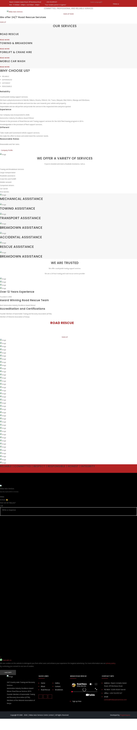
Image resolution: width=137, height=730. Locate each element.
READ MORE (5, 40)
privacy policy (110, 663)
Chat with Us (6, 660)
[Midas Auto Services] (15, 12)
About (43, 686)
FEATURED (83, 12)
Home (43, 683)
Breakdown (59, 690)
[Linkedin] (125, 2)
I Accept (8, 672)
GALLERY (105, 12)
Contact (57, 686)
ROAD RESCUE (46, 12)
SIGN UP (3, 22)
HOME (34, 12)
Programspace (125, 715)
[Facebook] (121, 2)
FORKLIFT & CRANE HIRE (16, 52)
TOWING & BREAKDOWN (66, 12)
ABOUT (95, 12)
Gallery (57, 683)
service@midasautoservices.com (115, 700)
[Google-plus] (128, 2)
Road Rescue (45, 690)
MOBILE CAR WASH (12, 61)
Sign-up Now (76, 701)
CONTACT (116, 12)
